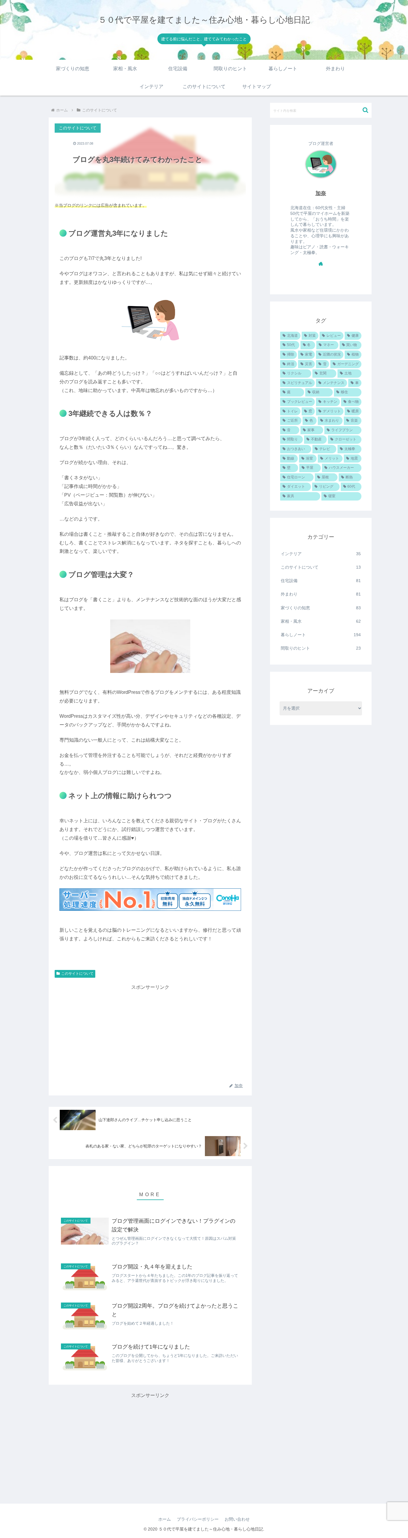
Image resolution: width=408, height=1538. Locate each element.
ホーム (164, 1519)
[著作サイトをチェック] (321, 263)
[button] (365, 110)
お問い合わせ (237, 1519)
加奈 (320, 193)
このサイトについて (77, 973)
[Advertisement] (150, 1033)
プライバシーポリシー (198, 1519)
